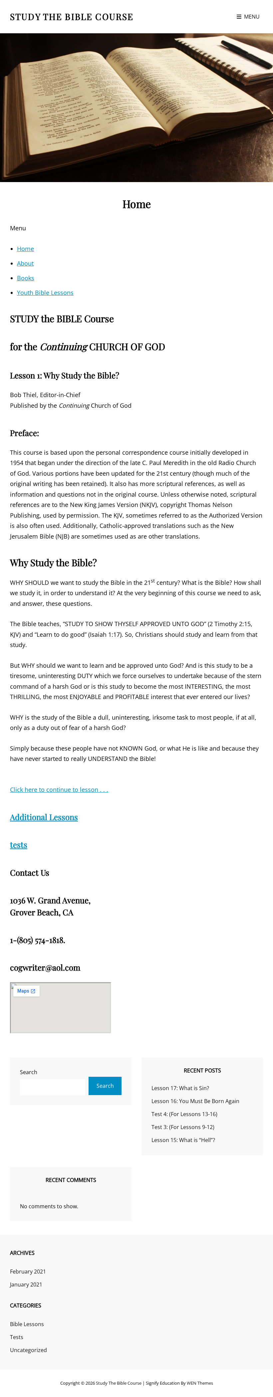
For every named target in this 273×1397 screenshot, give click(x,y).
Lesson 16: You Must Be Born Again (195, 1101)
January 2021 (26, 1284)
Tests (16, 1337)
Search (28, 1072)
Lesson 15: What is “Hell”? (183, 1140)
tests (18, 844)
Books (25, 278)
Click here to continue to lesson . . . (59, 790)
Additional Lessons (44, 817)
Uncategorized (28, 1350)
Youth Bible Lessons (45, 293)
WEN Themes (200, 1383)
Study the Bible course (72, 16)
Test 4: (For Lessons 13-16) (184, 1114)
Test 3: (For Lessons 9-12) (182, 1127)
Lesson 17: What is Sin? (180, 1088)
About (25, 263)
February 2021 (28, 1271)
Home (25, 249)
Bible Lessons (27, 1324)
